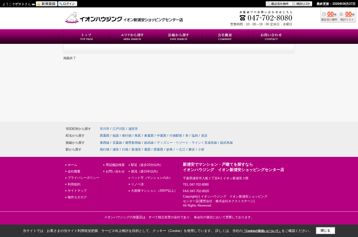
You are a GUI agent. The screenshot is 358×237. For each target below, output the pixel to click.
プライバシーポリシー (83, 178)
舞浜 (191, 149)
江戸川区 (119, 129)
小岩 (201, 149)
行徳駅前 (176, 135)
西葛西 (104, 135)
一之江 (180, 149)
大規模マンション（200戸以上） (154, 190)
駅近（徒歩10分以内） (147, 165)
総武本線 (226, 142)
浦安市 (133, 129)
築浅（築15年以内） (145, 171)
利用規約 (74, 184)
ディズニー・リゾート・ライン (179, 142)
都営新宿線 (133, 142)
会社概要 (74, 171)
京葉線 (117, 142)
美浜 (204, 135)
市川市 (104, 129)
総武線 (149, 142)
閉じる (325, 230)
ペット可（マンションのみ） (151, 178)
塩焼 (195, 135)
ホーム (72, 165)
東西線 (104, 142)
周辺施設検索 (115, 165)
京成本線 (210, 142)
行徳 (125, 149)
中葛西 (161, 135)
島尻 (138, 135)
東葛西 (149, 135)
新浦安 (136, 149)
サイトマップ (77, 190)
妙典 (169, 149)
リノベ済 (137, 184)
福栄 (116, 135)
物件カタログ (77, 197)
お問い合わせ (115, 171)
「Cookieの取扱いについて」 (262, 231)
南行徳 (127, 135)
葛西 (147, 149)
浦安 (116, 149)
